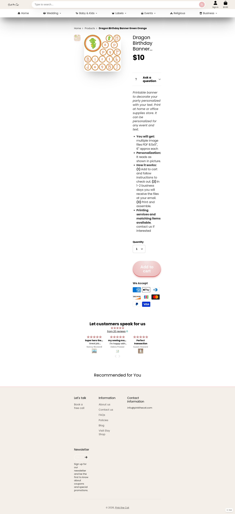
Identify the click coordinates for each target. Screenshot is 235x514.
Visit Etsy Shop (104, 432)
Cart (225, 4)
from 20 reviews (116, 331)
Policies (103, 420)
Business (208, 13)
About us (104, 404)
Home (25, 13)
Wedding (52, 13)
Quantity (138, 242)
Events (148, 13)
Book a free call (79, 406)
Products (90, 28)
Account (215, 4)
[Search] (202, 4)
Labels (119, 13)
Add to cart (146, 269)
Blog (101, 425)
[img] (117, 328)
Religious (179, 13)
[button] (116, 356)
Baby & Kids (86, 13)
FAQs (102, 415)
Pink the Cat (122, 507)
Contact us (106, 409)
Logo (13, 4)
